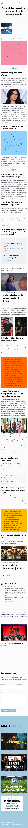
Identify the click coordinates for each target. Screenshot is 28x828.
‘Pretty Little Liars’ (6, 122)
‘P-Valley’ (8, 292)
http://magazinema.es (11, 601)
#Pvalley (7, 244)
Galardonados (11, 562)
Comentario (4, 693)
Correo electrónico (19, 684)
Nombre (3, 684)
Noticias (24, 38)
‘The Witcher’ (8, 184)
